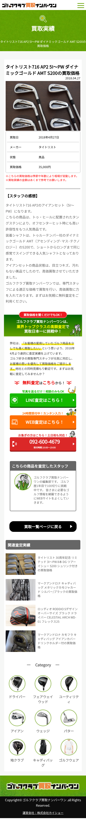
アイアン (17, 730)
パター (69, 730)
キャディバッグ (43, 763)
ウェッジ (43, 730)
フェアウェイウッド (43, 699)
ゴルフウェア (69, 760)
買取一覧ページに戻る (43, 526)
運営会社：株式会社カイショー (43, 813)
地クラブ (17, 760)
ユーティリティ (69, 699)
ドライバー (17, 696)
